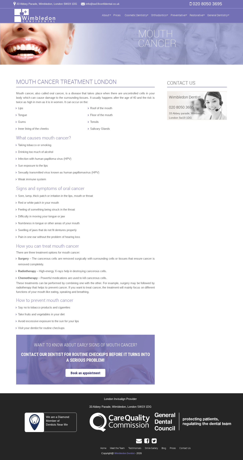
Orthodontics (158, 15)
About (105, 15)
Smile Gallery (151, 448)
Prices (117, 15)
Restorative (196, 15)
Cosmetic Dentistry (136, 15)
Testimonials (134, 448)
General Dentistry (217, 15)
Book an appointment (85, 373)
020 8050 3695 (207, 3)
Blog (164, 448)
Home (103, 448)
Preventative (178, 15)
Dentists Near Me (57, 424)
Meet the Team (117, 448)
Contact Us (185, 448)
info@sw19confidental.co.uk (102, 3)
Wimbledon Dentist (124, 453)
